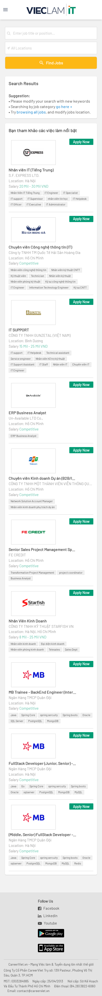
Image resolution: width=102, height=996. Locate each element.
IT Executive (33, 204)
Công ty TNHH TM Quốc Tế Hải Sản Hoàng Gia (44, 252)
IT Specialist (70, 192)
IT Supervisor (35, 198)
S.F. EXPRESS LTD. (24, 175)
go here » (64, 106)
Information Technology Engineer (49, 287)
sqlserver (29, 792)
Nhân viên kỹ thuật (60, 275)
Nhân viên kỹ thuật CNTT (65, 270)
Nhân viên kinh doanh (23, 643)
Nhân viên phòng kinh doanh (27, 649)
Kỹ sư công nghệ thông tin (60, 281)
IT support (17, 198)
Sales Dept (71, 649)
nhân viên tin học (58, 198)
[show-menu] (10, 10)
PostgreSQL (35, 721)
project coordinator (70, 572)
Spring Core (28, 715)
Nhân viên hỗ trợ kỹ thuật (50, 358)
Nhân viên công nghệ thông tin (28, 270)
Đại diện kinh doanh (52, 643)
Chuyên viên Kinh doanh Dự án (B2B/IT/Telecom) (42, 478)
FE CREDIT (17, 555)
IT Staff (43, 364)
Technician (37, 275)
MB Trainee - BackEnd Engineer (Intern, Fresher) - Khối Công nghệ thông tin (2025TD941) (42, 692)
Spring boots (70, 715)
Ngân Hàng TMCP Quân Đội (30, 697)
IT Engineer (51, 192)
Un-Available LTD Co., (26, 418)
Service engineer (21, 358)
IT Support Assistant (22, 364)
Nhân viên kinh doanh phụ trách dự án (33, 507)
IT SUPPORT (19, 329)
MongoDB (52, 721)
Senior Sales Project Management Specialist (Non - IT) (42, 549)
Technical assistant (57, 352)
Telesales (54, 649)
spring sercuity (49, 715)
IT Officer (16, 204)
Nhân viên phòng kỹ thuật (25, 281)
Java (13, 715)
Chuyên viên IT (80, 364)
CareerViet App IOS (47, 948)
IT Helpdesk (80, 198)
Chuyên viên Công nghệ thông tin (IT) (40, 247)
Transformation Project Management (32, 572)
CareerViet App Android (48, 933)
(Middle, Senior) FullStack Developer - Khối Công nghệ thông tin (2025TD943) (42, 834)
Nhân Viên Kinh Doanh (28, 620)
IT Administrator (55, 204)
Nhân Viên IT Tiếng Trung (25, 192)
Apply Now (81, 141)
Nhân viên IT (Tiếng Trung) (31, 169)
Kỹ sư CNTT (80, 287)
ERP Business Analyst (27, 412)
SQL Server (17, 721)
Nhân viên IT (60, 364)
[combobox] (54, 33)
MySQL (78, 792)
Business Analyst (21, 578)
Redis (77, 863)
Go (23, 786)
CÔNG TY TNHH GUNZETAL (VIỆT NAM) (40, 335)
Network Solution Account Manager (32, 501)
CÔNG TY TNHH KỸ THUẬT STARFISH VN (41, 626)
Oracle (86, 715)
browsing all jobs (31, 112)
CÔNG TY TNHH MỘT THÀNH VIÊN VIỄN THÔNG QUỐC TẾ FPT (51, 483)
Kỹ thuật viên (18, 275)
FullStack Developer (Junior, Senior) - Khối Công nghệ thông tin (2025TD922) (42, 763)
